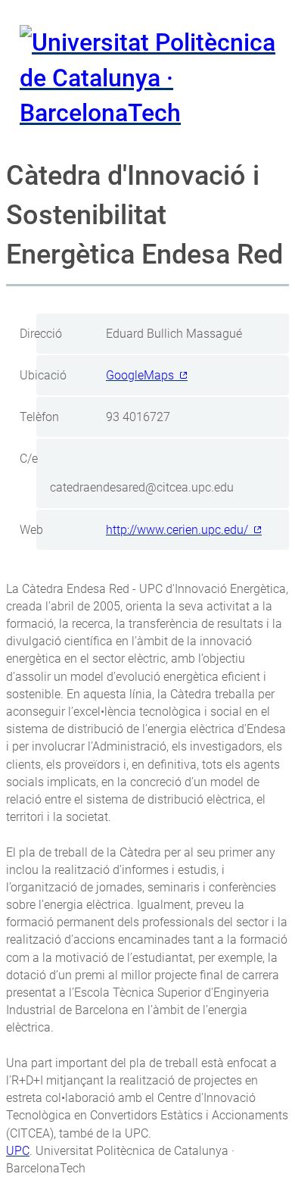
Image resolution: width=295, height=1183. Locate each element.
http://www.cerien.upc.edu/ (177, 530)
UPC (18, 1151)
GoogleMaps (140, 375)
